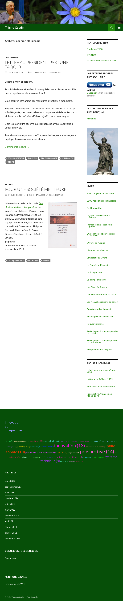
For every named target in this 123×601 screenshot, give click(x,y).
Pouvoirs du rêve (95, 323)
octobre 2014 (11, 498)
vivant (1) (79, 461)
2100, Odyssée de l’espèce (100, 193)
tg (31, 72)
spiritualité (67, 158)
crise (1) (62, 441)
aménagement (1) (20, 441)
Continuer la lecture (17, 146)
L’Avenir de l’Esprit (96, 242)
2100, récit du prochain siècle (101, 200)
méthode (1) (101, 447)
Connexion (10, 558)
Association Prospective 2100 (102, 60)
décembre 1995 (12, 538)
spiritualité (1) (99, 457)
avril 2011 (9, 521)
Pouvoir (32, 158)
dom (31, 195)
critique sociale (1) (72, 441)
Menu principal (119, 27)
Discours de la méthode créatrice (98, 216)
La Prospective (94, 272)
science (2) (51, 457)
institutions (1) (91, 447)
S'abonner (92, 92)
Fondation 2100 (94, 49)
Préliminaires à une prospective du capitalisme (102, 341)
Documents (11, 57)
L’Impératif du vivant (97, 257)
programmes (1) (73, 453)
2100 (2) (9, 441)
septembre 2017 (13, 486)
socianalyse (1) (87, 457)
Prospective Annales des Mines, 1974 (99, 394)
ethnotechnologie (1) (109, 441)
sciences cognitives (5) (69, 456)
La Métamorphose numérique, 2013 (102, 371)
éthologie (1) (11, 447)
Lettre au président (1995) (100, 379)
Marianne (91, 118)
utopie (11, 162)
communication (16, 158)
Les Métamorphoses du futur (101, 294)
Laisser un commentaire (49, 72)
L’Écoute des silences (97, 250)
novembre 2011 (12, 515)
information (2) (47, 447)
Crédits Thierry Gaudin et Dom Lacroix (21, 597)
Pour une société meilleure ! (37, 189)
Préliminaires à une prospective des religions (102, 332)
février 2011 (11, 527)
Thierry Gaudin (14, 27)
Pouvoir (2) (62, 453)
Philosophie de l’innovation (100, 316)
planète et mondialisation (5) (41, 452)
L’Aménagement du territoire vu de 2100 (101, 234)
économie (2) (95, 441)
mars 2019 (10, 481)
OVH (22, 584)
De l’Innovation (94, 208)
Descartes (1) (84, 441)
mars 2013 (10, 509)
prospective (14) (97, 451)
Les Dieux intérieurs (97, 287)
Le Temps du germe (97, 279)
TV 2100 (91, 54)
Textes (8, 184)
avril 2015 (9, 492)
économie (33, 261)
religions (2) (26, 457)
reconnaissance (49, 158)
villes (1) (72, 461)
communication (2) (51, 441)
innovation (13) (69, 445)
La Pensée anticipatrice (98, 265)
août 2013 (10, 504)
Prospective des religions (99, 349)
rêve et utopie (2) (39, 457)
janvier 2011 (11, 532)
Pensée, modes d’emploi (99, 309)
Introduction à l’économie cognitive (99, 225)
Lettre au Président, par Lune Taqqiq (37, 64)
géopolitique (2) (23, 447)
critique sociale (16, 261)
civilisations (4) (35, 441)
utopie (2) (64, 461)
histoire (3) (35, 446)
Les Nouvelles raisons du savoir (102, 301)
